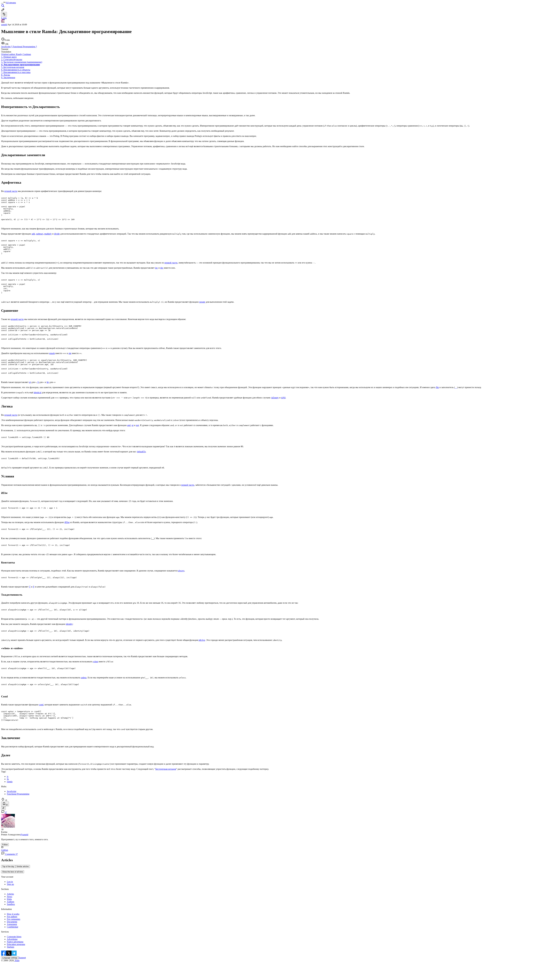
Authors (10, 901)
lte (48, 382)
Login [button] (4, 18)
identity (69, 624)
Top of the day (8, 866)
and (128, 425)
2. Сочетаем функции (11, 59)
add (33, 234)
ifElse (67, 522)
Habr (16, 960)
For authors (12, 916)
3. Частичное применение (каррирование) (21, 62)
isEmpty (275, 397)
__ (456, 387)
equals (52, 353)
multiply (48, 234)
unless (84, 677)
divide (57, 234)
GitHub (4, 850)
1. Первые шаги (9, 57)
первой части (170, 262)
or (132, 425)
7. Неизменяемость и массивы (16, 72)
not (137, 425)
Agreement (12, 924)
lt (38, 382)
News (9, 896)
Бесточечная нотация (165, 769)
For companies (13, 919)
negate (202, 302)
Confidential (12, 927)
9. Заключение (8, 77)
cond (41, 704)
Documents (12, 921)
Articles (10, 894)
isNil (283, 397)
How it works (13, 914)
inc (156, 268)
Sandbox (11, 904)
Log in (10, 881)
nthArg (202, 640)
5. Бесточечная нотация (12, 67)
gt (30, 382)
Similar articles (22, 866)
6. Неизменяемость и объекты (15, 70)
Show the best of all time (12, 872)
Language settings (9, 958)
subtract (39, 234)
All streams (11, 2)
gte (70, 353)
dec (161, 268)
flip (437, 387)
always (181, 570)
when (95, 661)
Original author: (16, 54)
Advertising (12, 939)
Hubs (9, 899)
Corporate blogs (14, 936)
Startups (10, 947)
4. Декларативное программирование (20, 64)
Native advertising (15, 942)
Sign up (10, 884)
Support (22, 957)
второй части (10, 191)
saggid (4, 24)
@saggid (24, 834)
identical (37, 392)
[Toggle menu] (2, 3)
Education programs (16, 944)
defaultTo (141, 451)
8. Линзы (5, 75)
